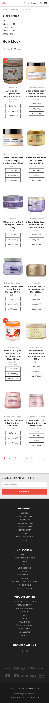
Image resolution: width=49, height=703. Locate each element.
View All (24, 635)
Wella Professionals (24, 608)
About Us (24, 513)
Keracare (24, 612)
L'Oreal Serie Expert (24, 605)
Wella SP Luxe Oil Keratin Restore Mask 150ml (36, 289)
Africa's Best (24, 629)
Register (29, 537)
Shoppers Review (24, 530)
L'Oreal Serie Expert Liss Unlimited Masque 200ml (36, 225)
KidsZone (24, 571)
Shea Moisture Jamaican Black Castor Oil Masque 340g (36, 354)
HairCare (24, 554)
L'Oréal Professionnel (24, 625)
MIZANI (24, 618)
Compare (12, 111)
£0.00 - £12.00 (8, 20)
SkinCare (24, 565)
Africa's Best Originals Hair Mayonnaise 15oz (13, 94)
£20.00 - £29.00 (9, 27)
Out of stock (13, 244)
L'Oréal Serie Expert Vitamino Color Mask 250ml (13, 423)
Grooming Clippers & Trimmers (24, 581)
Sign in (19, 537)
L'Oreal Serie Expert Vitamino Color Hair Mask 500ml (36, 423)
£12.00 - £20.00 (9, 24)
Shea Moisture (25, 632)
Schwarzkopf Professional (24, 602)
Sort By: (7, 49)
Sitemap (24, 540)
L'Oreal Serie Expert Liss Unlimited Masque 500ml (13, 289)
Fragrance (24, 578)
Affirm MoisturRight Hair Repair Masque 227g (13, 225)
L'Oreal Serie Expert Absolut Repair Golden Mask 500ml (36, 94)
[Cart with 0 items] (41, 3)
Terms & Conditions (24, 523)
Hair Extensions (24, 585)
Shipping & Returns (24, 527)
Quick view (13, 106)
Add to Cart (12, 116)
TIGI (24, 615)
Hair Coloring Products (24, 558)
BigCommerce (29, 694)
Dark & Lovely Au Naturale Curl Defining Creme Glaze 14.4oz (12, 354)
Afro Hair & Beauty (24, 575)
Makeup (24, 561)
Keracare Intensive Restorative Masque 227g (36, 160)
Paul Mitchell (24, 622)
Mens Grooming (24, 568)
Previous (4, 700)
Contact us (24, 520)
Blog (24, 533)
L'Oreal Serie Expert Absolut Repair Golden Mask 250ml (13, 160)
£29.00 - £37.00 (9, 30)
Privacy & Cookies (24, 516)
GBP (35, 3)
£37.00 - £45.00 (9, 34)
